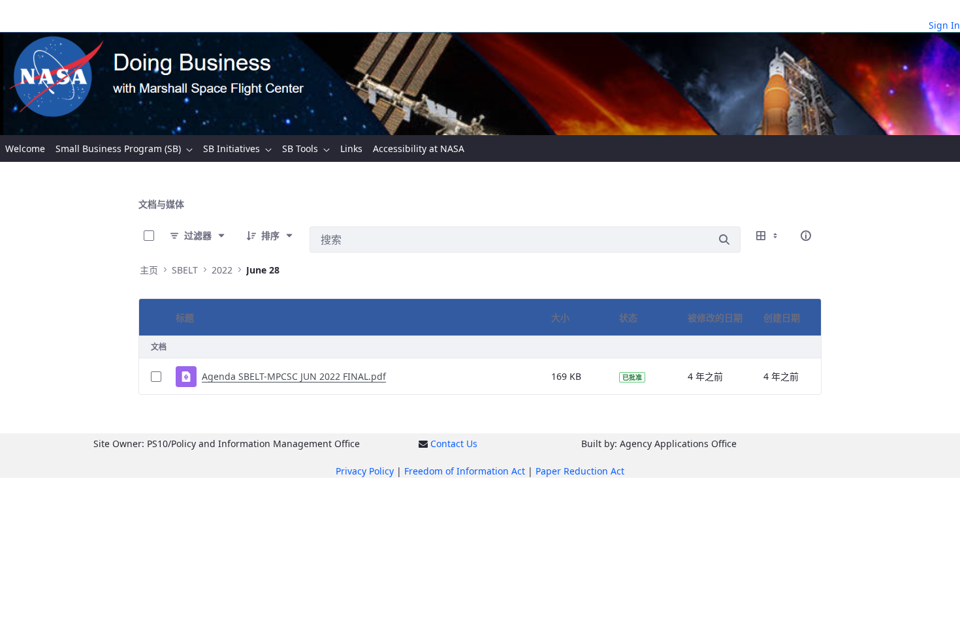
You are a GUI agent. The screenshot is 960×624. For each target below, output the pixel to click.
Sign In (944, 25)
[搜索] (724, 239)
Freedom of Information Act (464, 471)
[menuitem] (25, 148)
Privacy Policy (365, 471)
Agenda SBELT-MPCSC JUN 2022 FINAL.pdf (294, 376)
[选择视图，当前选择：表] (768, 235)
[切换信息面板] (805, 235)
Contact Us (453, 443)
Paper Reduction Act (580, 471)
